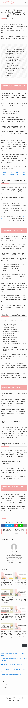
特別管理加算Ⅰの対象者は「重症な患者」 (16, 59)
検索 (24, 645)
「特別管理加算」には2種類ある (12, 57)
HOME (4, 697)
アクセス (15, 698)
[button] (3, 525)
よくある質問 (20, 698)
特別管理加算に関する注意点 (11, 63)
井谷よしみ (14, 551)
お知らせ (5, 684)
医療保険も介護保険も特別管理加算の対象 (16, 51)
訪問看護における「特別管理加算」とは (14, 49)
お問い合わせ (8, 697)
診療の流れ (11, 698)
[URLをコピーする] (25, 525)
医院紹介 (23, 697)
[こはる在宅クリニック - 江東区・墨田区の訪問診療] (9, 2)
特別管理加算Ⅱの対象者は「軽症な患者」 (16, 60)
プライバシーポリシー (16, 697)
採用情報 (17, 700)
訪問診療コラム (12, 700)
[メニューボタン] (25, 2)
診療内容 (6, 698)
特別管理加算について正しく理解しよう (14, 75)
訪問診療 (4, 18)
